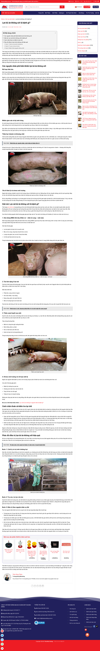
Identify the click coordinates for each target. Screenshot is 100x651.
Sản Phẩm (54, 13)
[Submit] (62, 6)
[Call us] (96, 1)
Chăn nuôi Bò (81, 31)
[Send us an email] (95, 1)
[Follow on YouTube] (98, 1)
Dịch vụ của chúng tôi (75, 623)
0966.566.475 (50, 611)
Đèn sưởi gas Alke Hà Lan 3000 (20, 552)
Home (2, 19)
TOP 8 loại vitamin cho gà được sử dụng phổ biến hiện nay (89, 120)
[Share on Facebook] (32, 586)
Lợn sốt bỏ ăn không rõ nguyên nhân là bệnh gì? (31, 402)
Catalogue (61, 13)
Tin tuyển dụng (73, 614)
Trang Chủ (41, 13)
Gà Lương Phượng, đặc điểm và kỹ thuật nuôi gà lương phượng (89, 62)
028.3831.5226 (45, 608)
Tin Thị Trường (90, 13)
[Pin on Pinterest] (40, 586)
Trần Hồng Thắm (17, 27)
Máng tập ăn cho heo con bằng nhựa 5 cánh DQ (55, 553)
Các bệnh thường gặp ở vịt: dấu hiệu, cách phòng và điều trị (89, 114)
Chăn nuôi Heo (81, 37)
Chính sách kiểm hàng (91, 614)
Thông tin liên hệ (74, 620)
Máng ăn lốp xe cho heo (66, 552)
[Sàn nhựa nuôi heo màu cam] (32, 545)
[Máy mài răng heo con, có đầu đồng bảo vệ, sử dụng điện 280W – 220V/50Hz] (43, 545)
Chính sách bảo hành (91, 608)
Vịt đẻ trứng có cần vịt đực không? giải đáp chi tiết (89, 95)
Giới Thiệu (47, 13)
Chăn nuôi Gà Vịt (82, 34)
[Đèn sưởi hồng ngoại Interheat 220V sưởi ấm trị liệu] (9, 545)
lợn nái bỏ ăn (11, 207)
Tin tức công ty (81, 51)
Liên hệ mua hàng (74, 617)
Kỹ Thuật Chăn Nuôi (71, 13)
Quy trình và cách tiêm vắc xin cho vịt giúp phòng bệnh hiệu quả (89, 126)
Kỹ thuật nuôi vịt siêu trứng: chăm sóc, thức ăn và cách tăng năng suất (89, 86)
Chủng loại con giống (83, 39)
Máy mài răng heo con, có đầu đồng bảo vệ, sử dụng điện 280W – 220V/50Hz (43, 554)
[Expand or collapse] (55, 33)
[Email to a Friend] (37, 586)
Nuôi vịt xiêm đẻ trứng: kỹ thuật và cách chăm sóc (88, 74)
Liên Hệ (97, 13)
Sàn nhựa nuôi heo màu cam (31, 552)
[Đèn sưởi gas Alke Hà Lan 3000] (20, 545)
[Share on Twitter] (35, 586)
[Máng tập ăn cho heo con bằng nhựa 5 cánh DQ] (55, 545)
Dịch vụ (80, 42)
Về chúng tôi (73, 608)
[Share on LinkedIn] (43, 586)
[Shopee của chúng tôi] (87, 635)
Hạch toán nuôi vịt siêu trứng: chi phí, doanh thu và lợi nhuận (89, 68)
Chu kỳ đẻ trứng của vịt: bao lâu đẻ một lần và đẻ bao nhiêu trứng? (89, 101)
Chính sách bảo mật (91, 622)
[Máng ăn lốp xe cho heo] (66, 545)
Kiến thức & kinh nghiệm (84, 45)
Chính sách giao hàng (91, 611)
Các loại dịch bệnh (10, 19)
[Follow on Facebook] (94, 626)
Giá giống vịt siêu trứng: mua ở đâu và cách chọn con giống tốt (89, 79)
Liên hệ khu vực (73, 611)
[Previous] (4, 550)
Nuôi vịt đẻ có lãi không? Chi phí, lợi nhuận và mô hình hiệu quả (89, 107)
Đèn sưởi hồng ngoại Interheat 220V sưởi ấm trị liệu (9, 553)
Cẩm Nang (81, 13)
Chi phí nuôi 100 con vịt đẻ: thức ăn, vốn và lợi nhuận (89, 91)
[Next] (71, 550)
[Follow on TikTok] (97, 626)
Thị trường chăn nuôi (83, 48)
